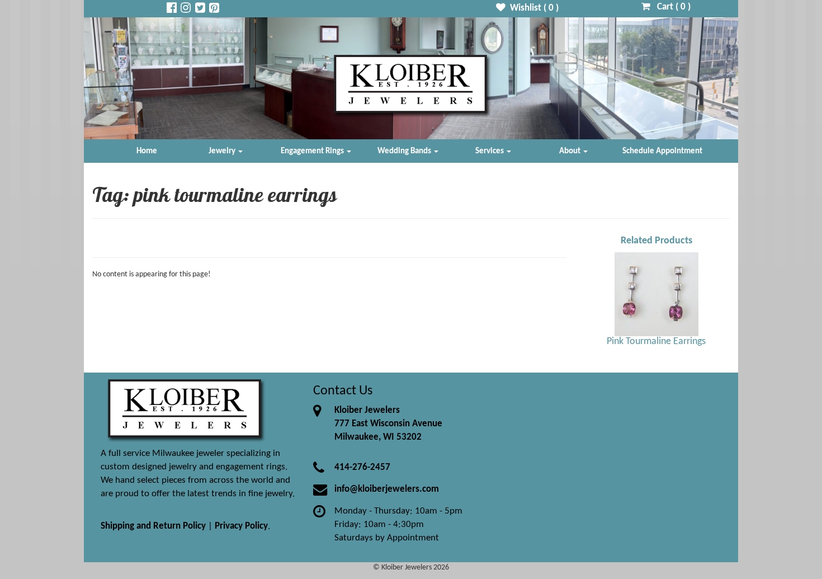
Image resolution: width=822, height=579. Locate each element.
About (570, 151)
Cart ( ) (670, 7)
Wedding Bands (405, 151)
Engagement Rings (313, 151)
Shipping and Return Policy (153, 526)
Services (490, 151)
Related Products (656, 241)
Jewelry (223, 151)
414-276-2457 (362, 467)
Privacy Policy (241, 526)
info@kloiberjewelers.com (386, 489)
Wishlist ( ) (532, 8)
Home (146, 151)
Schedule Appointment (662, 151)
